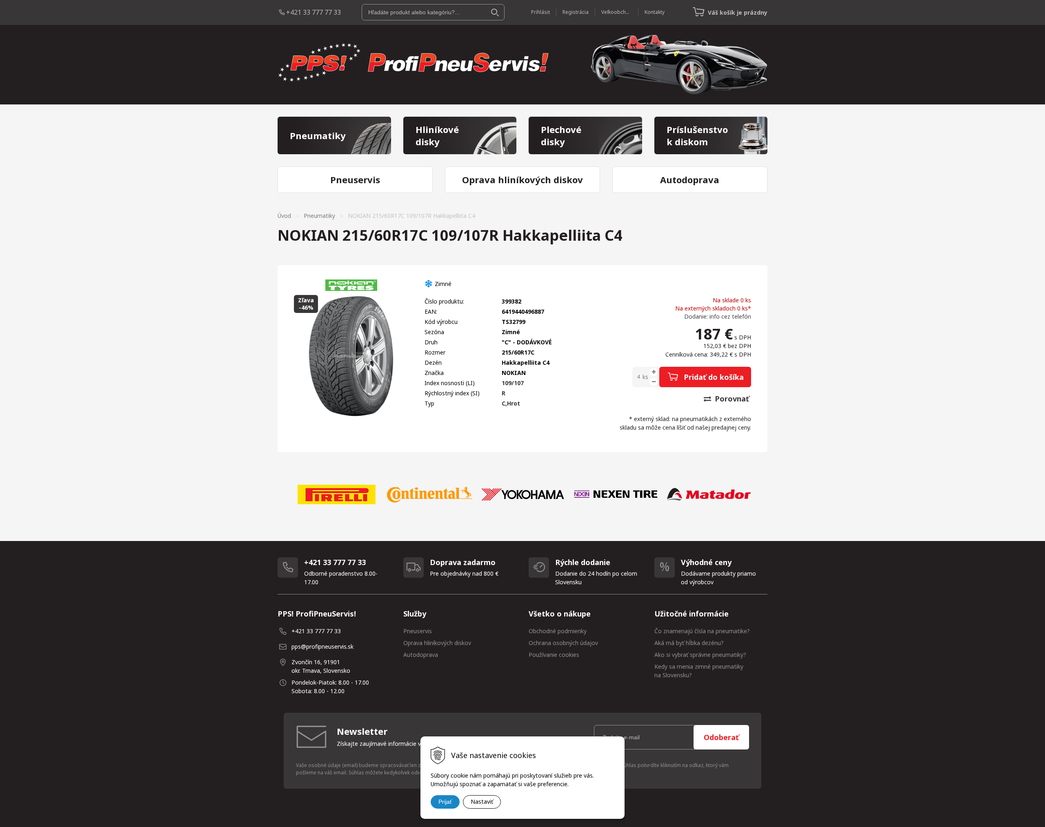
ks (645, 377)
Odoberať (721, 737)
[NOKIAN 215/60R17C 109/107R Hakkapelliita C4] (351, 356)
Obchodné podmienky (558, 631)
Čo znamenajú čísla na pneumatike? (702, 631)
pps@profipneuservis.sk (322, 646)
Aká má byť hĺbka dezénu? (689, 643)
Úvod (284, 215)
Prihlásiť (540, 12)
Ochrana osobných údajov (563, 643)
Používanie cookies (554, 654)
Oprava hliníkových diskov (437, 643)
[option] (336, 494)
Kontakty (655, 12)
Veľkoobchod (616, 12)
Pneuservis (417, 631)
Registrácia (576, 12)
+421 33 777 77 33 (313, 12)
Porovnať (731, 399)
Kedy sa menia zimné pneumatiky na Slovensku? (698, 671)
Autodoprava (420, 654)
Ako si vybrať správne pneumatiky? (700, 654)
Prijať (445, 801)
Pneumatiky (319, 215)
